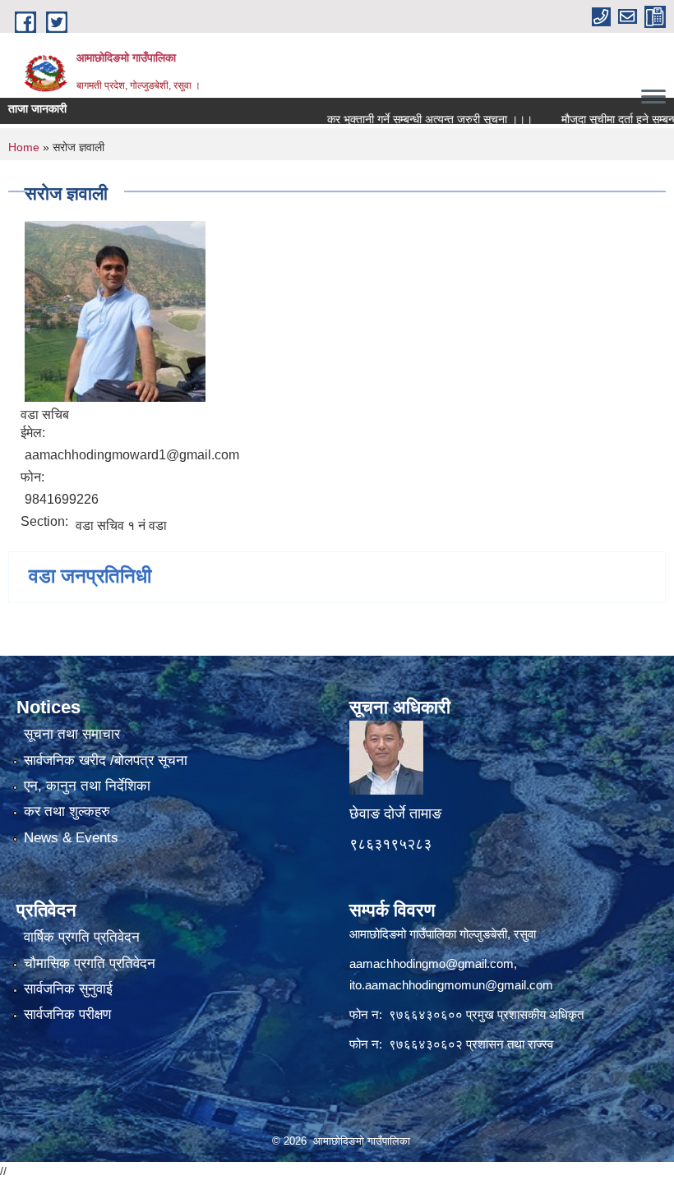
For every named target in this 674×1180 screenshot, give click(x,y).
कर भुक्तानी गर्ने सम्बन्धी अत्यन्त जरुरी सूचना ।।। (411, 119)
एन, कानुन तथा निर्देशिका (87, 786)
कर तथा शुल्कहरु (67, 811)
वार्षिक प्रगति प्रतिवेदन (82, 937)
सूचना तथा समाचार (72, 734)
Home (23, 147)
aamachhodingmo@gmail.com (431, 963)
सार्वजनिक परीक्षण (67, 1014)
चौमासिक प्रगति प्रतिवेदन (89, 963)
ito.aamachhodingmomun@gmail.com (451, 985)
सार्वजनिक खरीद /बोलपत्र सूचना (105, 760)
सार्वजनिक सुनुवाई (68, 989)
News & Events (71, 838)
